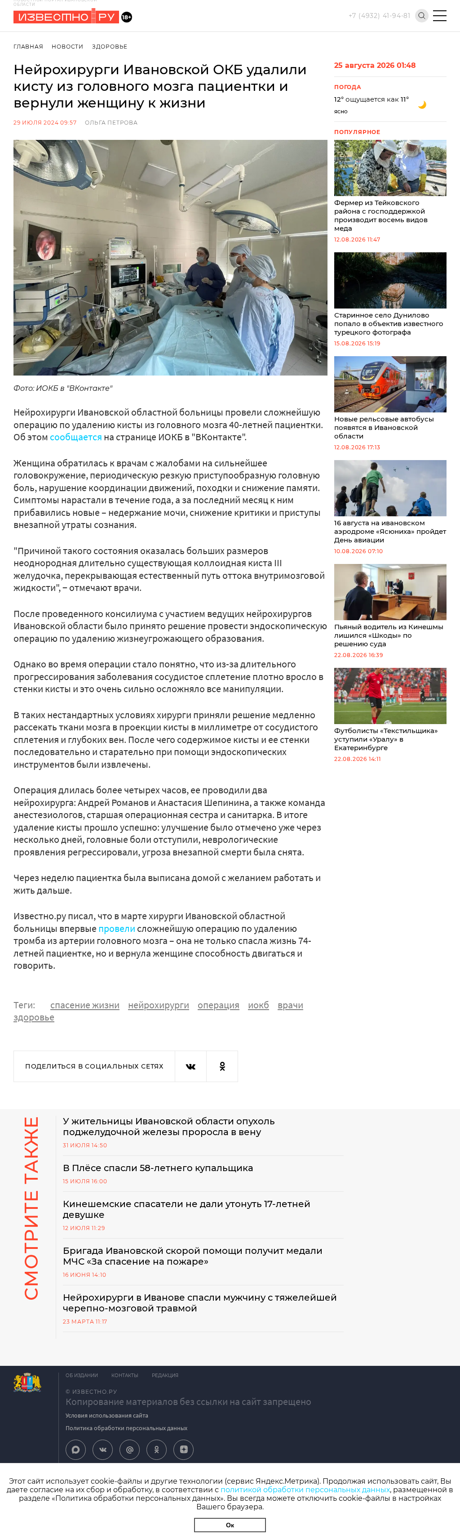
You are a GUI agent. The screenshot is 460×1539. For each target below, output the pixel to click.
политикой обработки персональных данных (305, 1489)
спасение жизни (84, 1004)
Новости (68, 46)
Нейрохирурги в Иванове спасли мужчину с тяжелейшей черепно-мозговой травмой (200, 1303)
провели (116, 928)
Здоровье (110, 46)
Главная (28, 46)
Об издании (82, 1375)
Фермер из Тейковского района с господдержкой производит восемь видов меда (381, 215)
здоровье (33, 1017)
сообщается (76, 436)
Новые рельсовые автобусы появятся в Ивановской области (384, 427)
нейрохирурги (158, 1004)
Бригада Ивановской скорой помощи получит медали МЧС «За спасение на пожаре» (193, 1256)
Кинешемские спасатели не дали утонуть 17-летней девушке (186, 1209)
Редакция (165, 1375)
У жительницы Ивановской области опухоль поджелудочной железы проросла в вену (169, 1126)
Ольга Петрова (111, 122)
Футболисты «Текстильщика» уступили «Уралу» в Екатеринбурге (386, 739)
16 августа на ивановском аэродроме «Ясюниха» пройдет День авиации (390, 531)
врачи (290, 1004)
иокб (258, 1004)
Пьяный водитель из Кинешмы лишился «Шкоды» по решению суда (388, 635)
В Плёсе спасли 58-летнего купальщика (158, 1168)
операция (218, 1004)
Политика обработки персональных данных (126, 1428)
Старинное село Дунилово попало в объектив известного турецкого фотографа (388, 323)
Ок (230, 1525)
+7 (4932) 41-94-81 (380, 16)
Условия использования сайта (107, 1415)
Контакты (124, 1375)
